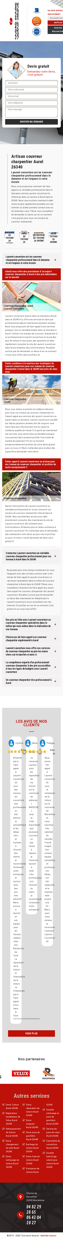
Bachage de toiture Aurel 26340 (32, 1148)
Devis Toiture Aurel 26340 (12, 1106)
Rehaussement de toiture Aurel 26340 (13, 1132)
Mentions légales (48, 1236)
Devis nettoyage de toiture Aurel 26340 (12, 1161)
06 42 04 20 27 (17, 31)
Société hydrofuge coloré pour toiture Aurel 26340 (52, 1160)
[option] (18, 237)
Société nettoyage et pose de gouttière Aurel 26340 (52, 1117)
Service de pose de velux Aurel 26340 (53, 1132)
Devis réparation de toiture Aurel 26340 (33, 1110)
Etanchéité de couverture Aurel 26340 (53, 1144)
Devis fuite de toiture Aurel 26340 (33, 1160)
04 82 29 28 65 (17, 12)
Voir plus (31, 1033)
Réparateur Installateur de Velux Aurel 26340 (13, 1118)
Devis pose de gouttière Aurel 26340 (33, 1136)
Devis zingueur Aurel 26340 (32, 1124)
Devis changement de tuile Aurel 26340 (12, 1146)
